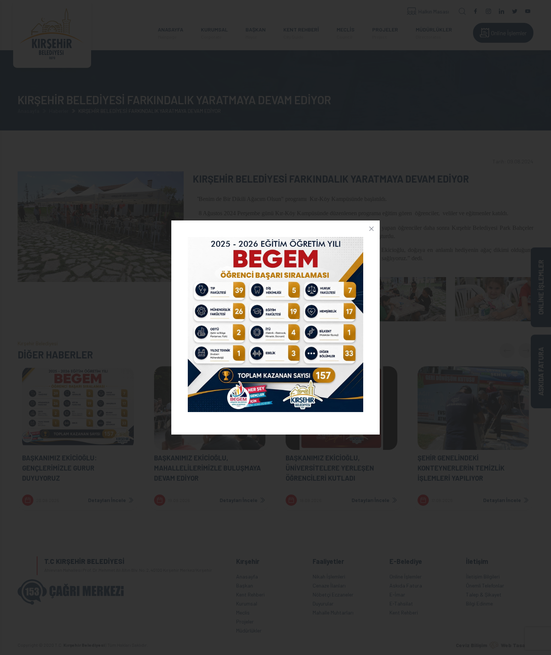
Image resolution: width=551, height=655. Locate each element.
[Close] (371, 228)
